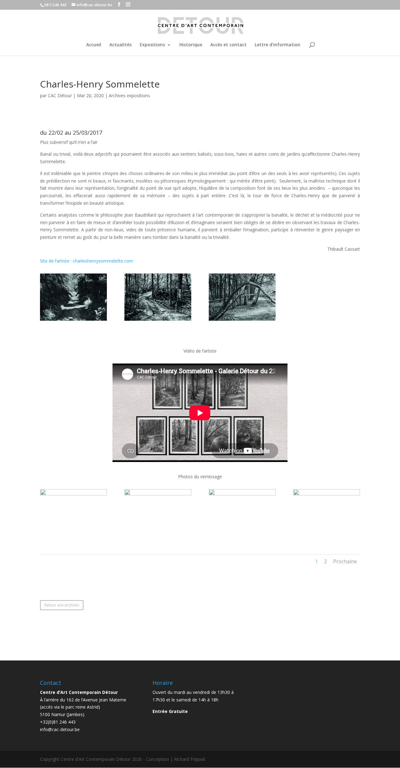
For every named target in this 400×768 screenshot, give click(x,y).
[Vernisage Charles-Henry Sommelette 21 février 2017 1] (73, 537)
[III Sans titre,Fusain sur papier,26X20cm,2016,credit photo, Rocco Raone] (242, 321)
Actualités (120, 45)
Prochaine (345, 561)
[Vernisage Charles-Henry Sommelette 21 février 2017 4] (326, 537)
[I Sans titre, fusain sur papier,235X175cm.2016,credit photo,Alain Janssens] (73, 321)
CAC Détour (60, 95)
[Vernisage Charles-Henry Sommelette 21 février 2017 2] (157, 537)
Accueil (93, 45)
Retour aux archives (61, 605)
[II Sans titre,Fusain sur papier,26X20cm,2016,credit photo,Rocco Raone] (157, 321)
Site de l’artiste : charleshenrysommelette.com (86, 261)
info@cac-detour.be (60, 729)
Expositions (152, 45)
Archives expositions (129, 95)
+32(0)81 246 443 (58, 722)
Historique (190, 45)
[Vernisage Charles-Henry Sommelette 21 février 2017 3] (242, 537)
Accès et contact (228, 45)
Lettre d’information (277, 45)
